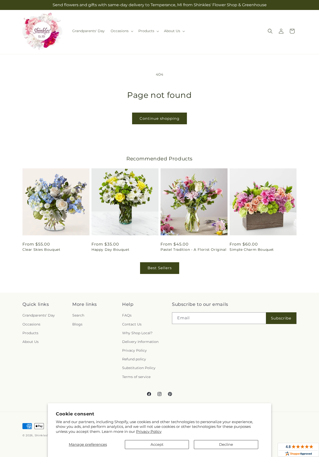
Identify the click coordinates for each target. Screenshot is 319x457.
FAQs (127, 315)
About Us (30, 341)
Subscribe (281, 318)
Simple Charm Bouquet (252, 249)
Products (30, 333)
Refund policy (134, 359)
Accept (157, 444)
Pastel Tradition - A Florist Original (193, 249)
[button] (121, 31)
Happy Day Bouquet (110, 249)
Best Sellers (160, 267)
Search (78, 315)
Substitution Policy (139, 368)
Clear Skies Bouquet (41, 249)
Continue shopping (159, 118)
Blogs (77, 324)
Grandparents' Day (38, 315)
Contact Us (132, 324)
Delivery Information (140, 341)
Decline (226, 444)
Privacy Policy (148, 431)
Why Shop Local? (137, 333)
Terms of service (136, 377)
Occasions (31, 324)
